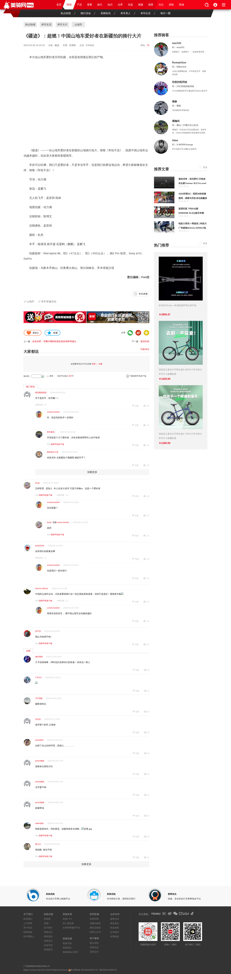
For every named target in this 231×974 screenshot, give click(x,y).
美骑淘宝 (67, 947)
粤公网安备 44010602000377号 (84, 970)
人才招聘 (27, 923)
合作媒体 (114, 932)
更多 (205, 167)
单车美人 (126, 13)
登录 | (95, 364)
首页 (58, 4)
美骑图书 (48, 949)
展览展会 (114, 923)
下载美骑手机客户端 (137, 376)
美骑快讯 (106, 13)
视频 (140, 4)
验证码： (27, 376)
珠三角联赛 (68, 923)
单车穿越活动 (48, 301)
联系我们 (27, 919)
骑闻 (69, 4)
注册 (100, 364)
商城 (181, 4)
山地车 (30, 301)
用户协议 (27, 927)
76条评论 (144, 349)
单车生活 (145, 13)
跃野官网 (94, 919)
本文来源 (143, 294)
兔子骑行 (48, 927)
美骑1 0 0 (67, 919)
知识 (110, 4)
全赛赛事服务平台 (71, 927)
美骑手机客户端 (57, 444)
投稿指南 (27, 932)
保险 (171, 4)
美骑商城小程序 (70, 952)
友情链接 (114, 936)
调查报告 (48, 936)
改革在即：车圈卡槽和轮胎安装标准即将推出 (54, 341)
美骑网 (47, 919)
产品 (79, 4)
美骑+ (47, 923)
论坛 (161, 4)
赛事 (89, 4)
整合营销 (94, 943)
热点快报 (66, 13)
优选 (130, 4)
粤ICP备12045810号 (108, 970)
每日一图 (165, 13)
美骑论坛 (48, 932)
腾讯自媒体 (95, 927)
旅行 (99, 4)
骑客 (150, 4)
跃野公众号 (95, 932)
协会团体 (114, 927)
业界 (120, 4)
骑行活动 (86, 13)
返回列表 (144, 341)
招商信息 (94, 947)
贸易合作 (94, 952)
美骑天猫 (67, 943)
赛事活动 (114, 919)
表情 (51, 376)
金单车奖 (48, 945)
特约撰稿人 (28, 936)
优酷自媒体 (95, 923)
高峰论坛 (48, 941)
